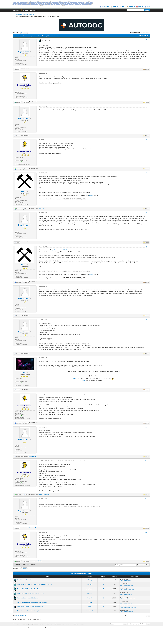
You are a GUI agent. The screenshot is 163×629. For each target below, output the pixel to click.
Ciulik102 (129, 603)
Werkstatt (26, 14)
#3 (146, 106)
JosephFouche (90, 589)
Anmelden (25, 10)
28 (103, 598)
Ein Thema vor (31, 564)
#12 (146, 427)
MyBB (36, 627)
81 (103, 606)
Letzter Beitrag (123, 580)
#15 (146, 532)
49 (103, 589)
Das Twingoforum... (18, 14)
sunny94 (89, 593)
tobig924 (89, 584)
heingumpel (41, 208)
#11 (146, 394)
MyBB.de (26, 627)
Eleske (24, 372)
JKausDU (89, 598)
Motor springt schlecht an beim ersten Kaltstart (30, 606)
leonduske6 (89, 611)
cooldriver (129, 594)
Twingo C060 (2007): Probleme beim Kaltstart (29, 589)
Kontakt (23, 624)
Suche (123, 6)
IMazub (23, 191)
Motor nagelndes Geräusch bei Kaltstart (28, 598)
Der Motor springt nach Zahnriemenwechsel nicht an (31, 580)
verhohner (89, 602)
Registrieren (33, 10)
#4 (146, 139)
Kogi (83, 380)
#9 (146, 319)
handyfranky (130, 585)
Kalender (140, 6)
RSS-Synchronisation (78, 624)
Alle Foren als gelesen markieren (62, 624)
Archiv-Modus (49, 624)
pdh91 (89, 606)
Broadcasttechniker (80, 394)
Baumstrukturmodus (144, 35)
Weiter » (25, 32)
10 (103, 580)
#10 (146, 357)
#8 (146, 286)
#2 (146, 73)
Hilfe (148, 6)
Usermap (115, 6)
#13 (146, 460)
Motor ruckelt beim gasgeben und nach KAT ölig (30, 593)
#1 (146, 39)
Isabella (75, 378)
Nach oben (42, 624)
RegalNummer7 (23, 52)
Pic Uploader (105, 6)
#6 (146, 212)
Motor (30, 14)
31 (103, 584)
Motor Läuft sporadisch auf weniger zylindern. (29, 611)
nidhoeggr (89, 580)
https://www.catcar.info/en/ (59, 250)
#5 (146, 172)
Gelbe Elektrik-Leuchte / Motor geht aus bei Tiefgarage (32, 602)
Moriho (40, 561)
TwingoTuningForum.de (32, 624)
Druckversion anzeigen (20, 615)
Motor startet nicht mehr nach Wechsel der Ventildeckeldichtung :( (35, 584)
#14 (146, 498)
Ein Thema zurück (20, 564)
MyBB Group (47, 627)
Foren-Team (16, 624)
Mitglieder (132, 6)
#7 (146, 246)
